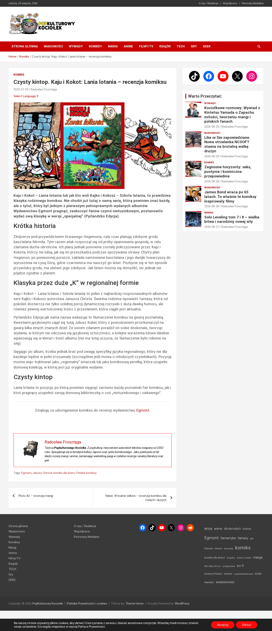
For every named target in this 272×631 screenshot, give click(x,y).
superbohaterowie (243, 573)
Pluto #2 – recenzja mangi (36, 496)
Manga (208, 212)
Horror (218, 548)
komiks (242, 548)
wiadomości (225, 582)
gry (251, 538)
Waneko (209, 582)
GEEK (206, 46)
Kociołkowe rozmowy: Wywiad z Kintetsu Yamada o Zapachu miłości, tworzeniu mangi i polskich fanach (232, 115)
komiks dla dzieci (64, 472)
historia (208, 548)
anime (218, 528)
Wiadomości (53, 46)
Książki (165, 46)
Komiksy (95, 46)
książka (231, 558)
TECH (181, 46)
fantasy (243, 538)
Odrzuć (246, 624)
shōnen (228, 573)
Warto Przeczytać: (205, 96)
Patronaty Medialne (252, 3)
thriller (258, 573)
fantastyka (228, 538)
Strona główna (25, 46)
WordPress (182, 603)
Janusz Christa (42, 472)
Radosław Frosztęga (44, 89)
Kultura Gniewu (244, 558)
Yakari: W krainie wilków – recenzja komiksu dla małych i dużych (135, 498)
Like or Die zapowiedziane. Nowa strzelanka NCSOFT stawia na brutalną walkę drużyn (227, 144)
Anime (128, 46)
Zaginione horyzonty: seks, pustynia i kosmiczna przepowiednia (227, 171)
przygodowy (229, 566)
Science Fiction (213, 573)
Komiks (19, 74)
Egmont (26, 472)
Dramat (247, 528)
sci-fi (240, 566)
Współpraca (230, 3)
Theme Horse (134, 603)
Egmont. (143, 410)
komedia (228, 548)
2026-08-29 (211, 126)
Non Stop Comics (212, 566)
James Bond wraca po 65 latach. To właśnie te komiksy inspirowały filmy (230, 196)
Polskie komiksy (86, 472)
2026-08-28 (211, 181)
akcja (208, 528)
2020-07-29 (21, 89)
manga (257, 557)
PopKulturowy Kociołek (47, 603)
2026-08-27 (211, 226)
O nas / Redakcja (208, 3)
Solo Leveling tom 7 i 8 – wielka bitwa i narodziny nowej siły (231, 219)
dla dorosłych (232, 528)
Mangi (113, 46)
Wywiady (76, 46)
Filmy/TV (146, 46)
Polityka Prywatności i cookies (87, 603)
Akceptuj (222, 624)
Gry (194, 46)
